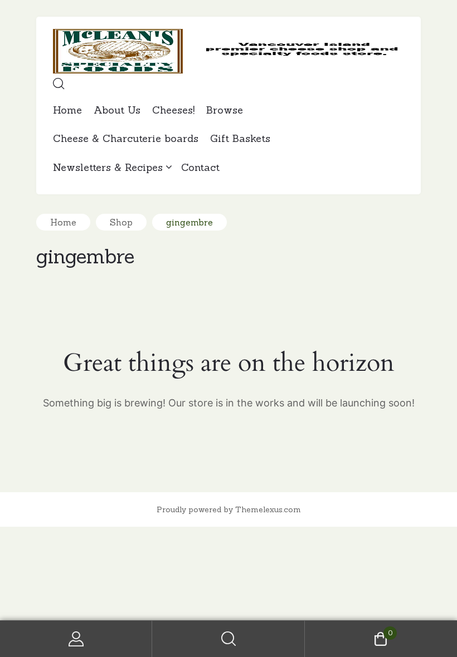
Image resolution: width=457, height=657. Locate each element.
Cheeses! (173, 110)
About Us (117, 110)
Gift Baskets (240, 138)
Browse (224, 110)
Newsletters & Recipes (108, 167)
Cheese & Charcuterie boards (125, 138)
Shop (121, 222)
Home (67, 110)
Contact (200, 167)
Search (228, 639)
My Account (76, 639)
